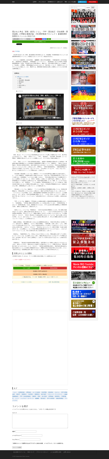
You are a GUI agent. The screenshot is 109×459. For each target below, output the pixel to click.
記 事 (34, 1)
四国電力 (24, 394)
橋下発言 (43, 394)
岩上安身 (44, 396)
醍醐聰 (37, 398)
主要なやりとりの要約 (23, 76)
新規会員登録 (92, 1)
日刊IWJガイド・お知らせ (55, 1)
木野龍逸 (50, 396)
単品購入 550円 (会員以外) (40, 271)
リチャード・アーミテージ (55, 394)
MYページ (82, 1)
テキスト (38, 39)
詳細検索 (88, 7)
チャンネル (42, 1)
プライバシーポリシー (42, 452)
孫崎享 (34, 396)
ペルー (15, 392)
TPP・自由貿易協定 (25, 396)
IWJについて (31, 452)
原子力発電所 (50, 398)
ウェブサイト (15, 439)
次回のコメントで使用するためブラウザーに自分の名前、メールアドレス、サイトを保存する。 (38, 443)
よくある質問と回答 (56, 452)
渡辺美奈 (50, 392)
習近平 (18, 394)
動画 (44, 39)
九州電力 (30, 394)
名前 (13, 431)
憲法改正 (43, 398)
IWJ (13, 2)
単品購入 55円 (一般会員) (40, 274)
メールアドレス (16, 435)
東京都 (33, 39)
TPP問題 (17, 51)
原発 (39, 396)
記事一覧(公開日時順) (54, 282)
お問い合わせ (67, 452)
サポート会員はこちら (40, 41)
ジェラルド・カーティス (27, 398)
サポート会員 (26, 268)
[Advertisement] (40, 15)
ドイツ (17, 398)
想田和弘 (57, 396)
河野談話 (28, 392)
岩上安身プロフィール (19, 452)
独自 (49, 39)
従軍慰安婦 (21, 392)
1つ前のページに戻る (26, 282)
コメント (14, 412)
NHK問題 (44, 392)
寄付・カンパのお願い (71, 1)
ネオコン (57, 392)
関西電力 (37, 394)
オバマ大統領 (36, 392)
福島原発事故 (59, 398)
